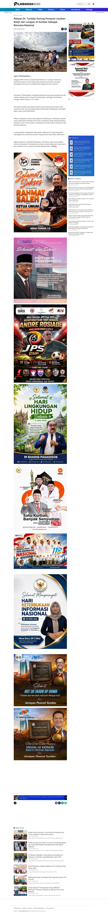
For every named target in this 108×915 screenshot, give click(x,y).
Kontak (30, 908)
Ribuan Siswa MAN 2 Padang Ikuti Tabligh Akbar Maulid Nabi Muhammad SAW (80, 233)
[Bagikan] (65, 29)
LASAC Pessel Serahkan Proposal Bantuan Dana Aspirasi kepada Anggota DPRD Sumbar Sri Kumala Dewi (80, 216)
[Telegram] (62, 803)
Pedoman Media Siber (39, 908)
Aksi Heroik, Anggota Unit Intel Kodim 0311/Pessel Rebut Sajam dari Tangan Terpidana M (80, 227)
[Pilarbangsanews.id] (27, 4)
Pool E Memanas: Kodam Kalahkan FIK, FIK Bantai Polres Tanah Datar (81, 199)
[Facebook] (56, 803)
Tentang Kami (17, 908)
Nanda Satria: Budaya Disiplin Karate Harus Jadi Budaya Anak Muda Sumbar (83, 159)
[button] (89, 4)
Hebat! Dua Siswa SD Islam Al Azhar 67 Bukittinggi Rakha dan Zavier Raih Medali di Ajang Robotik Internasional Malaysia (47, 844)
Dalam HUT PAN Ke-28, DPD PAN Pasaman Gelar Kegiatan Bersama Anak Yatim (82, 171)
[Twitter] (59, 803)
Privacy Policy (50, 908)
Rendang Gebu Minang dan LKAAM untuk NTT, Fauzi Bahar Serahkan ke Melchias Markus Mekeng (83, 165)
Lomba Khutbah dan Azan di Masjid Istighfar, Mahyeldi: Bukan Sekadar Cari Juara (83, 153)
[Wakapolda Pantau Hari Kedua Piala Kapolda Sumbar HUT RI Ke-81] (20, 880)
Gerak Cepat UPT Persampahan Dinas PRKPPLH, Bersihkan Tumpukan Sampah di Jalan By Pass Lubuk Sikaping (46, 889)
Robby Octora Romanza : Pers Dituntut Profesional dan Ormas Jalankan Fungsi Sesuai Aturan (82, 141)
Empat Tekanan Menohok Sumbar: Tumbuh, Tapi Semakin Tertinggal (80, 222)
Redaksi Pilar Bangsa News (19, 28)
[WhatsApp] (65, 803)
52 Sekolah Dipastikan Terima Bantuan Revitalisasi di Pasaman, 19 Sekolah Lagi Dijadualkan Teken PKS (81, 193)
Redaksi (24, 908)
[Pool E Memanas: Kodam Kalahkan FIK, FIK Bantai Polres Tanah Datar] (20, 868)
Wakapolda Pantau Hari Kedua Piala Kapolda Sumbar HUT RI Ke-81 (79, 205)
